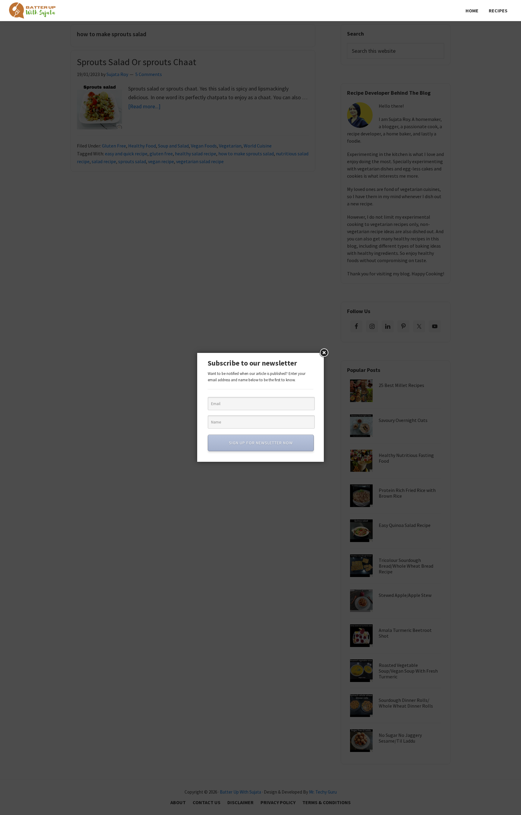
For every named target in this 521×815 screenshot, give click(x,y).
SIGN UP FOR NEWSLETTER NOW (261, 443)
